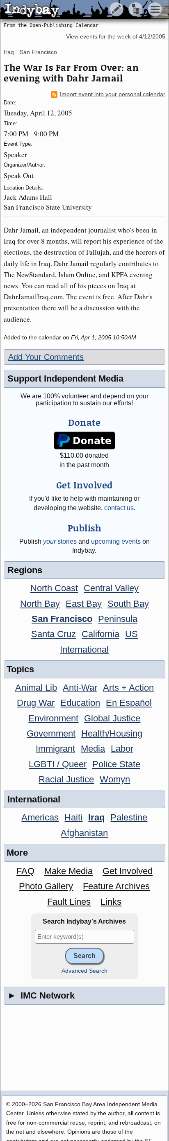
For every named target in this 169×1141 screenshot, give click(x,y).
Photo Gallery (46, 886)
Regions (24, 570)
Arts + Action (128, 687)
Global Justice (112, 718)
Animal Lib (36, 687)
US (131, 634)
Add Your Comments (46, 357)
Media (93, 748)
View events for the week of (115, 37)
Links (110, 902)
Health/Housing (111, 733)
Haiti (73, 817)
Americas (40, 817)
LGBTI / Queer (58, 764)
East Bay (84, 604)
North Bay (40, 604)
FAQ (25, 871)
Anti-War (80, 687)
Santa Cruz (53, 634)
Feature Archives (116, 886)
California (100, 634)
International (84, 649)
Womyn (115, 779)
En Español (129, 703)
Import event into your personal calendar (112, 94)
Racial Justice (66, 779)
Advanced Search (84, 971)
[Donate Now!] (85, 441)
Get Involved (128, 871)
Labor (122, 748)
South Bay (128, 604)
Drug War (36, 703)
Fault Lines (69, 902)
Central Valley (111, 588)
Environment (53, 718)
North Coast (54, 588)
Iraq (9, 52)
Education (80, 703)
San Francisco (38, 52)
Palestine (128, 817)
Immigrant (55, 748)
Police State (116, 764)
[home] (76, 10)
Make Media (68, 871)
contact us (119, 507)
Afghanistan (84, 833)
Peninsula (117, 619)
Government (51, 733)
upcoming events (116, 541)
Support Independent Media (65, 378)
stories (60, 541)
